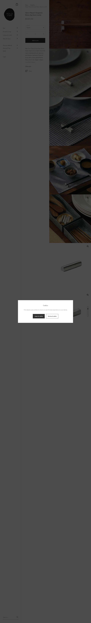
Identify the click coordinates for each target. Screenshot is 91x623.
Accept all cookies (39, 316)
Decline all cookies (52, 316)
